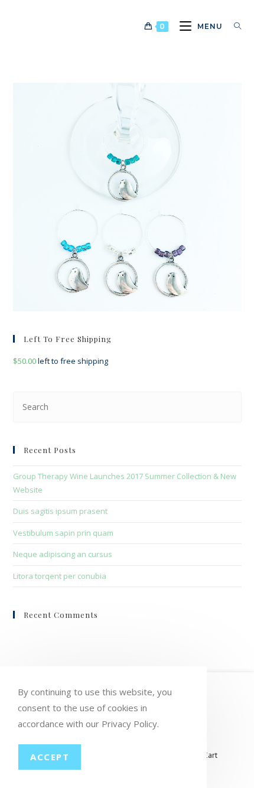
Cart (210, 755)
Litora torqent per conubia (59, 576)
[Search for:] (233, 26)
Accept (49, 757)
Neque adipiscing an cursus (62, 554)
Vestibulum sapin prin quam (63, 532)
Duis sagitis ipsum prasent (60, 511)
